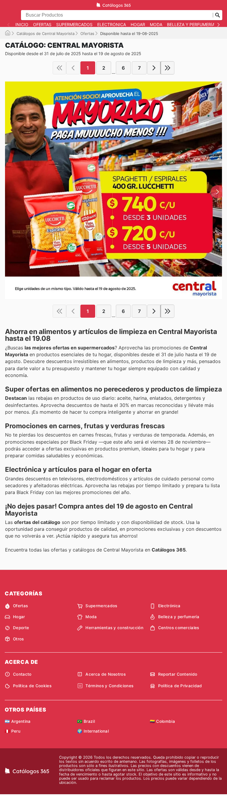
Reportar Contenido (177, 674)
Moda (156, 25)
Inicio (21, 25)
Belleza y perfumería (191, 25)
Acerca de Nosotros (105, 674)
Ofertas (42, 25)
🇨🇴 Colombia (162, 721)
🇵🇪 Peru (12, 731)
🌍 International (93, 731)
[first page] (59, 67)
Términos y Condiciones (109, 685)
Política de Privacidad (180, 685)
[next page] (154, 67)
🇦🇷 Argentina (18, 721)
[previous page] (73, 67)
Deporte (21, 627)
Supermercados (74, 25)
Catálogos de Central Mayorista (45, 33)
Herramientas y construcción (114, 627)
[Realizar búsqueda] (217, 15)
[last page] (167, 67)
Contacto (22, 674)
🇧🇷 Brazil (86, 721)
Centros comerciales (178, 627)
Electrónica (111, 25)
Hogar (138, 25)
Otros (18, 639)
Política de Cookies (32, 685)
